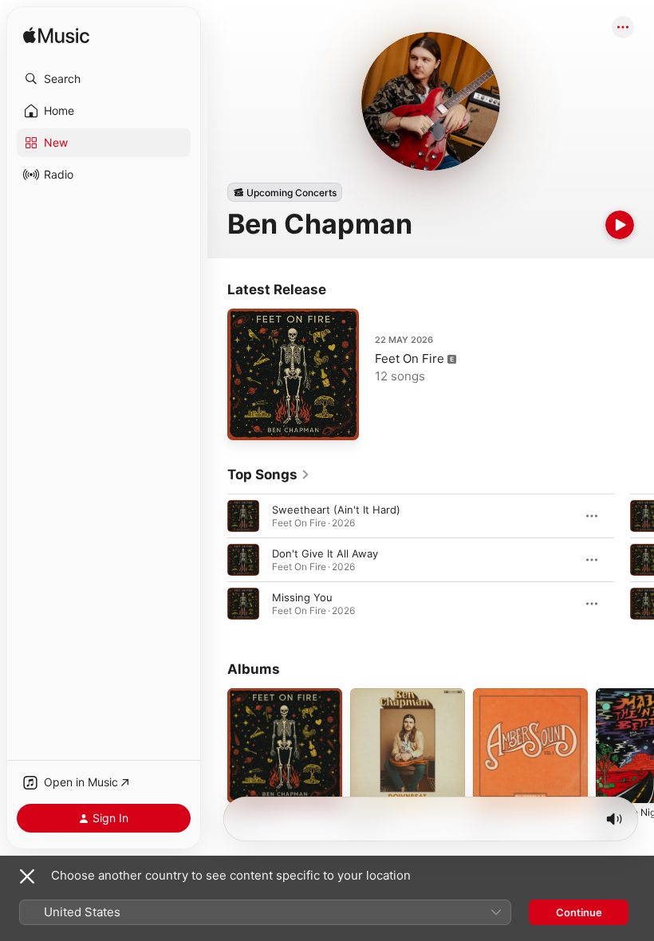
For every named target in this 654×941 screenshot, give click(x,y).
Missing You (302, 597)
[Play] (619, 225)
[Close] (27, 876)
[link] (268, 474)
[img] (56, 36)
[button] (104, 79)
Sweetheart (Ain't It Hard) (336, 509)
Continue (579, 912)
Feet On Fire (409, 358)
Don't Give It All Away (325, 553)
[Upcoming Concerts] (284, 192)
